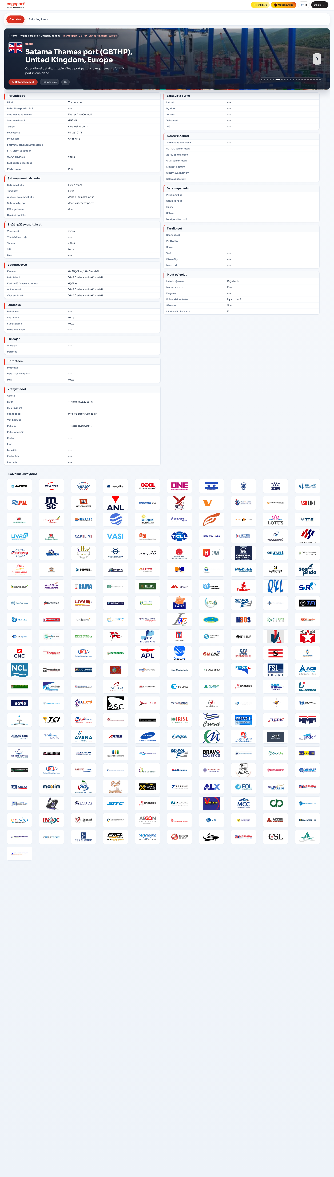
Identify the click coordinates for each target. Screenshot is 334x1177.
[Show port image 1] (262, 79)
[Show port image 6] (276, 79)
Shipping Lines (38, 19)
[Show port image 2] (264, 79)
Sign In (317, 4)
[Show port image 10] (290, 79)
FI (306, 4)
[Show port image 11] (293, 79)
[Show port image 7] (280, 79)
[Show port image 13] (299, 79)
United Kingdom (50, 35)
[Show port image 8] (284, 79)
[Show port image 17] (311, 79)
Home (14, 35)
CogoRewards (285, 4)
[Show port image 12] (296, 79)
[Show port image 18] (314, 79)
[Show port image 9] (287, 79)
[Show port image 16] (308, 79)
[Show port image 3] (267, 79)
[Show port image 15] (305, 79)
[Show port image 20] (320, 79)
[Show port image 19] (317, 79)
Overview (15, 19)
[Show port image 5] (273, 79)
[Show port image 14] (302, 79)
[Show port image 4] (270, 79)
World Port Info (29, 35)
